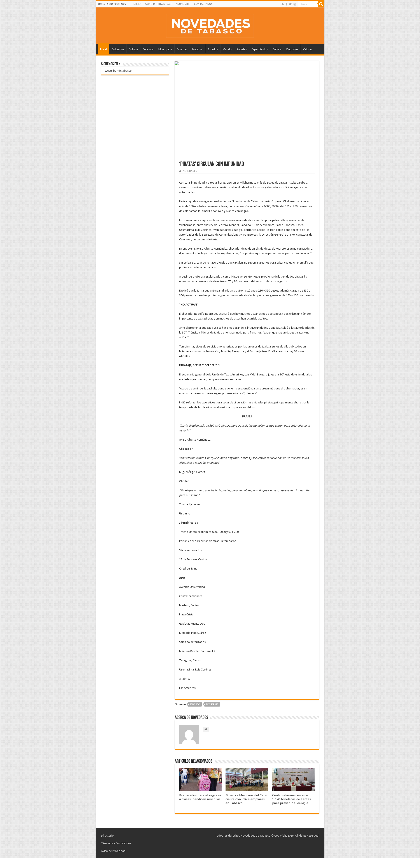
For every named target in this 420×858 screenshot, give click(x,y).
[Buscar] (321, 4)
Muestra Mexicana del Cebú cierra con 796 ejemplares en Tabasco (246, 799)
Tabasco (195, 704)
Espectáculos (260, 49)
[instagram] (295, 4)
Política (133, 49)
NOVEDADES (190, 171)
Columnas (118, 49)
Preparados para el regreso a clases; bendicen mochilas (200, 797)
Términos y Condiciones (116, 843)
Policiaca (148, 49)
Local (103, 49)
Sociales (241, 49)
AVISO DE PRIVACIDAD (158, 3)
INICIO (137, 3)
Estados (213, 49)
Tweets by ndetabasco (117, 70)
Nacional (197, 49)
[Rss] (282, 4)
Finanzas (182, 49)
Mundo (227, 49)
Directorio (107, 835)
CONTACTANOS (203, 3)
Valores (307, 49)
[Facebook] (286, 4)
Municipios (165, 49)
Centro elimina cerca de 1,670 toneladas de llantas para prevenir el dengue (291, 799)
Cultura (277, 49)
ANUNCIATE (183, 3)
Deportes (292, 49)
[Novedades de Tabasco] (210, 25)
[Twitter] (290, 4)
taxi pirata (212, 704)
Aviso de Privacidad (113, 851)
